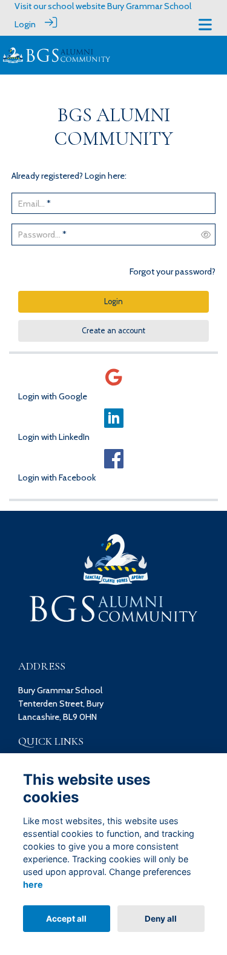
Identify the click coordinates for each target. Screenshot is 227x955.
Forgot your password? (172, 271)
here (33, 884)
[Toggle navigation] (205, 24)
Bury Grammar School (149, 6)
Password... (39, 234)
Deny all (161, 918)
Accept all (66, 918)
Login (25, 24)
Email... (31, 203)
